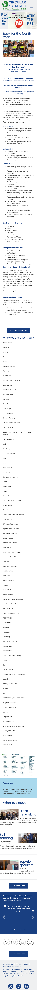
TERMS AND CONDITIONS (12, 966)
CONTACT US (8, 964)
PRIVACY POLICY (22, 964)
